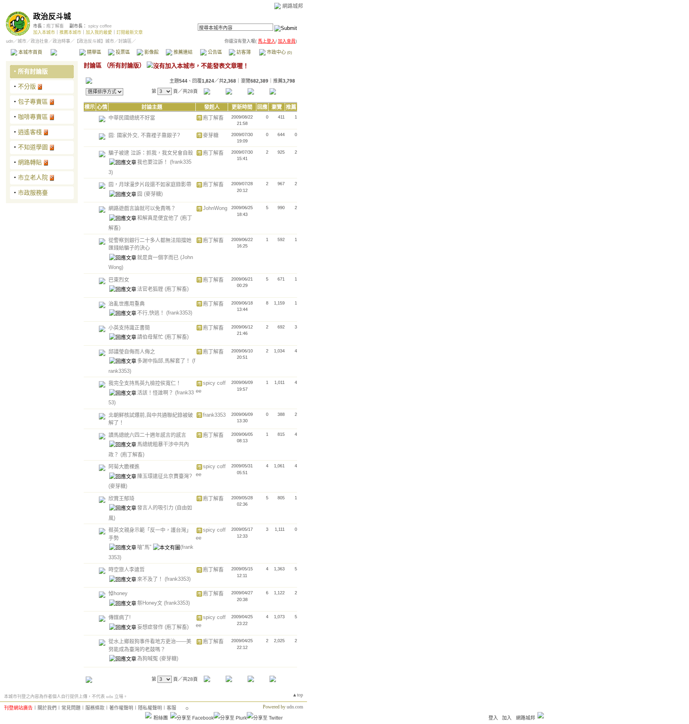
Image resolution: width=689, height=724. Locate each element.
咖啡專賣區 (33, 116)
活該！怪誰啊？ (156, 393)
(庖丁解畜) (177, 289)
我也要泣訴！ (153, 162)
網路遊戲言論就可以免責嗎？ (142, 208)
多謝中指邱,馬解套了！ (164, 361)
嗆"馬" (145, 547)
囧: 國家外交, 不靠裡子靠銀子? (144, 135)
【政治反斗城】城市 (94, 41)
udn (9, 41)
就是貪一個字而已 (158, 257)
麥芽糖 (211, 135)
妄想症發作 (151, 627)
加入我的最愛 (99, 32)
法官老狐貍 (151, 289)
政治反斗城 (52, 16)
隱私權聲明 (150, 708)
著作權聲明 (121, 708)
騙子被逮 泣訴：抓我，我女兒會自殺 (150, 153)
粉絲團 (161, 718)
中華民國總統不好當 (131, 118)
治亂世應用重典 (126, 304)
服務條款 (94, 708)
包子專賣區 (33, 101)
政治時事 (61, 41)
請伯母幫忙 (151, 337)
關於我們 (47, 708)
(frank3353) (179, 313)
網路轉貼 (30, 162)
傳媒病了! (119, 617)
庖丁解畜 (55, 26)
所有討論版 (33, 71)
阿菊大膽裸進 (124, 466)
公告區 (214, 52)
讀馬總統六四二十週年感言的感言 (147, 435)
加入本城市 (44, 32)
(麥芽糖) (153, 194)
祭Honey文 (150, 603)
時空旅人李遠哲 (126, 569)
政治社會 (39, 41)
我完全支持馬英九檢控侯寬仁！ (144, 383)
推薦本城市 (70, 32)
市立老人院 (33, 177)
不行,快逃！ (151, 313)
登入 (493, 718)
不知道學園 (33, 147)
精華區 (93, 52)
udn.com (295, 707)
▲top (297, 695)
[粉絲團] (148, 715)
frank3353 (214, 415)
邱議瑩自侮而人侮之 (131, 351)
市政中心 (279, 52)
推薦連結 (182, 52)
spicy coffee (100, 26)
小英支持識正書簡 (129, 327)
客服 (171, 708)
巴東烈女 (118, 280)
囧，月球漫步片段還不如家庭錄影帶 (149, 184)
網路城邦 (292, 6)
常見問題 (71, 708)
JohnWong (215, 208)
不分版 (27, 86)
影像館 (151, 52)
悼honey (118, 593)
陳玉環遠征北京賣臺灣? (164, 476)
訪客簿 (243, 52)
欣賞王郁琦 (121, 498)
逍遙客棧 (30, 132)
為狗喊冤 (148, 658)
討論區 (65, 52)
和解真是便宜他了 (158, 218)
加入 (507, 718)
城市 (22, 41)
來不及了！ (151, 579)
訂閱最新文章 (129, 32)
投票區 (122, 52)
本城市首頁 (29, 52)
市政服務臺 (33, 192)
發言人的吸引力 (156, 507)
